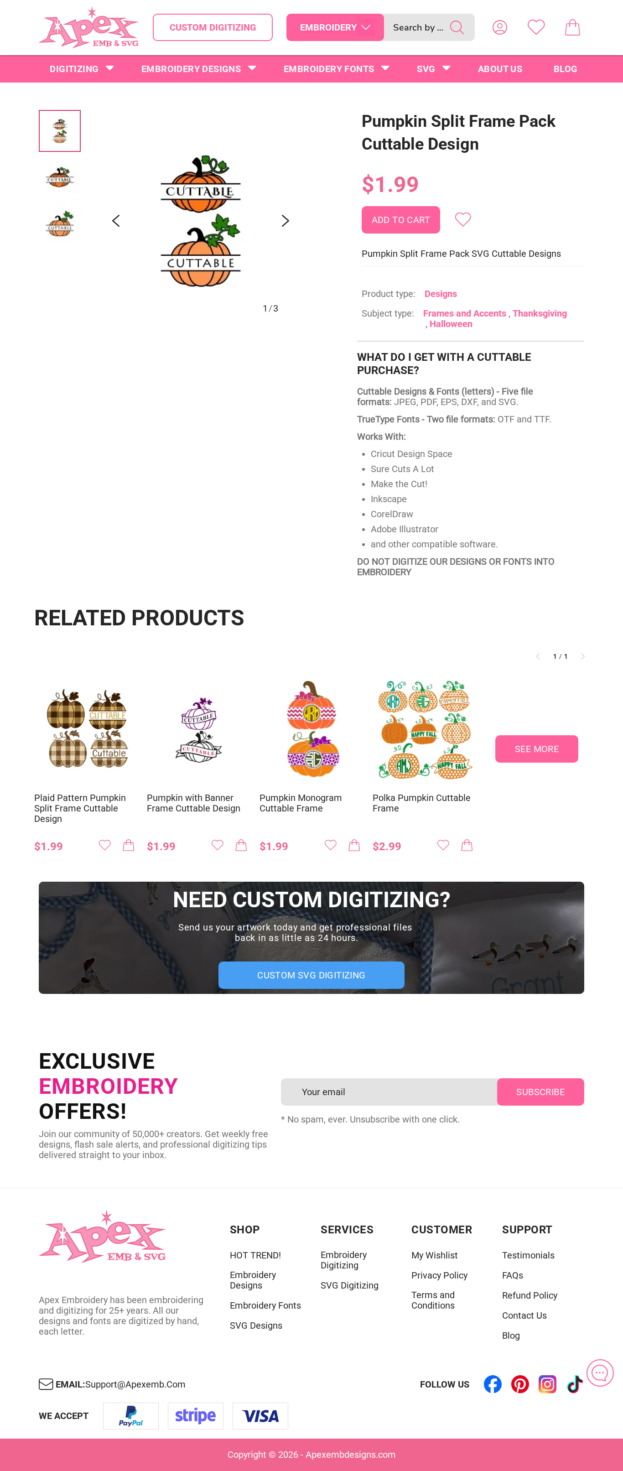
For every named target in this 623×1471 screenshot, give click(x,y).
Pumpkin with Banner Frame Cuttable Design (193, 803)
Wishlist (536, 27)
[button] (201, 221)
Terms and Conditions (433, 1300)
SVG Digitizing (350, 1285)
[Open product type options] (366, 27)
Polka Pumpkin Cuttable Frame (422, 803)
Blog (566, 68)
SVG (426, 68)
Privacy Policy (439, 1275)
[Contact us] (600, 1373)
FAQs (512, 1275)
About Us (500, 68)
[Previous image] (115, 220)
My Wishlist (434, 1255)
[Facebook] (493, 1384)
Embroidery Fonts (329, 68)
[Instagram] (548, 1384)
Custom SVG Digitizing (311, 975)
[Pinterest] (520, 1384)
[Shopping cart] (572, 27)
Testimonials (528, 1255)
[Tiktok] (575, 1384)
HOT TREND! (255, 1255)
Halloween (451, 323)
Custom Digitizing (213, 27)
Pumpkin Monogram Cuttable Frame (301, 803)
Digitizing (74, 68)
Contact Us (524, 1315)
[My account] (499, 27)
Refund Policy (529, 1295)
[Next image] (285, 220)
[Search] (457, 27)
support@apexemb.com (135, 1384)
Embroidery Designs (191, 68)
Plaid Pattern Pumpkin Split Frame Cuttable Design (80, 808)
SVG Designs (256, 1325)
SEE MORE (537, 748)
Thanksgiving (540, 313)
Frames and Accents (464, 313)
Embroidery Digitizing (344, 1260)
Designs (441, 293)
